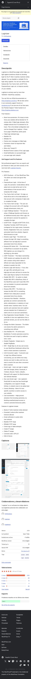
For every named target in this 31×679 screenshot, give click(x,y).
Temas (18, 617)
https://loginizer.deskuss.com (10, 110)
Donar (18, 634)
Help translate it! (16, 12)
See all (27, 589)
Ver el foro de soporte (8, 605)
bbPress (4, 647)
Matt (3, 644)
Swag (18, 636)
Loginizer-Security (15, 168)
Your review (5, 589)
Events (18, 631)
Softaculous (7, 36)
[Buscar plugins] (18, 18)
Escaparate (19, 615)
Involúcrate (19, 628)
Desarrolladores (6, 634)
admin (27, 554)
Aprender (4, 628)
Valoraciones (7, 50)
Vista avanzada (6, 562)
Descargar (6, 40)
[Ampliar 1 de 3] (13, 445)
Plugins (18, 620)
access (23, 554)
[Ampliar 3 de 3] (27, 461)
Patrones (19, 623)
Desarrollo (6, 59)
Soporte (5, 63)
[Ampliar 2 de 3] (27, 445)
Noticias (4, 617)
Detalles (5, 46)
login (22, 557)
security (27, 557)
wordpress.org (6, 105)
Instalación (6, 55)
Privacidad (5, 623)
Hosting (4, 620)
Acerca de (5, 615)
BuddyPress (5, 650)
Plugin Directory (6, 7)
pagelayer (8, 524)
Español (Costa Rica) (11, 657)
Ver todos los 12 (25, 551)
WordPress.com (6, 642)
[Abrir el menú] (28, 2)
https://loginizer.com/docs (9, 100)
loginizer (7, 519)
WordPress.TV (6, 636)
